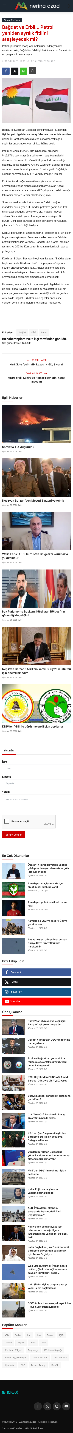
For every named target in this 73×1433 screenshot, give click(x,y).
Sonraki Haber (34, 373)
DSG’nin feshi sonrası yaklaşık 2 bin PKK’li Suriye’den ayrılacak (49, 1305)
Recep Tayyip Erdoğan (15, 1357)
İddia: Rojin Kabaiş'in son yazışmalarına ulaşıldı (43, 1191)
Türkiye (8, 1342)
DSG (23, 1365)
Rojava (21, 1342)
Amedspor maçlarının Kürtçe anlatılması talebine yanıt (45, 885)
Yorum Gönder (14, 834)
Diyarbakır (9, 1365)
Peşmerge (33, 1350)
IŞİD (61, 1335)
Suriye (18, 1335)
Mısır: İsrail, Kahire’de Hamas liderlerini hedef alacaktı (36, 379)
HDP (43, 1342)
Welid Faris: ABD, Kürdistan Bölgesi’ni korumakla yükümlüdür (35, 556)
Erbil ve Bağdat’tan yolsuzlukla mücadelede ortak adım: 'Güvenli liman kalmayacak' (47, 1062)
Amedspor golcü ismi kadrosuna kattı (47, 904)
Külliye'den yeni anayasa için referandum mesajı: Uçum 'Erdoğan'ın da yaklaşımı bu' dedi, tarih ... (48, 1232)
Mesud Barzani (39, 1357)
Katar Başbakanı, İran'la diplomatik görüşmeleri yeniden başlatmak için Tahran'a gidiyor (48, 1251)
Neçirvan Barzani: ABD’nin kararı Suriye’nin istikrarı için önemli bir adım (36, 671)
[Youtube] (66, 1406)
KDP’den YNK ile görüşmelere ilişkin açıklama (32, 726)
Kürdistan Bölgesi (13, 1350)
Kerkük (54, 1365)
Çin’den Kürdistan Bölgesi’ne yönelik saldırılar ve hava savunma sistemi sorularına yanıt (48, 1155)
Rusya (50, 1335)
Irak (39, 1335)
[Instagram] (57, 1406)
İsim (4, 761)
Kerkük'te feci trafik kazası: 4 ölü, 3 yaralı (36, 364)
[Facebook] (38, 1406)
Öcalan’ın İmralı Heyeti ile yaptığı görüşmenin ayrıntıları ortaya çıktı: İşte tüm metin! (49, 868)
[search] (68, 6)
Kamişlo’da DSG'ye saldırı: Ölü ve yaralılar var (47, 922)
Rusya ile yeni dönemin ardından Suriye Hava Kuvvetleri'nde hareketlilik (47, 943)
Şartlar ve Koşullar (12, 1428)
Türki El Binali (60, 1357)
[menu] (4, 6)
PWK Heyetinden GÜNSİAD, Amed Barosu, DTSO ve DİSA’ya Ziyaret (48, 1078)
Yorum (6, 791)
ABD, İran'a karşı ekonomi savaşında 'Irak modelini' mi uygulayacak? (44, 1211)
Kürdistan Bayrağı (53, 1350)
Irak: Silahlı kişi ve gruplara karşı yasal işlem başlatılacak (47, 1286)
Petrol (44, 332)
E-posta (6, 776)
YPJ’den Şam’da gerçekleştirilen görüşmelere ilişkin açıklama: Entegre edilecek (47, 1137)
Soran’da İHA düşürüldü (18, 447)
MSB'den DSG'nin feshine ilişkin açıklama (47, 1172)
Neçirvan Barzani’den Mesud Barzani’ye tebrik (33, 500)
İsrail (32, 1342)
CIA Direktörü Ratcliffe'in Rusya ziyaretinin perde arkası (46, 1116)
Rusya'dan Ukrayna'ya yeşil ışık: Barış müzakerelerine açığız (47, 1022)
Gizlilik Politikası (34, 1428)
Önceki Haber (38, 360)
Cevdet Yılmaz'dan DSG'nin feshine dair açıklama (49, 1041)
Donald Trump (38, 1365)
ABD (6, 1335)
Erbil (33, 332)
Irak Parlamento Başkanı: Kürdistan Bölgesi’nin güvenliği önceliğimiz (33, 613)
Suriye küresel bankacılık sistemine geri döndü (49, 1097)
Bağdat (22, 332)
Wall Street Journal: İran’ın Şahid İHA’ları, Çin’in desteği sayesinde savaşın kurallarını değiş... (47, 1269)
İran (29, 1335)
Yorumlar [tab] (9, 750)
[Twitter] (47, 1406)
